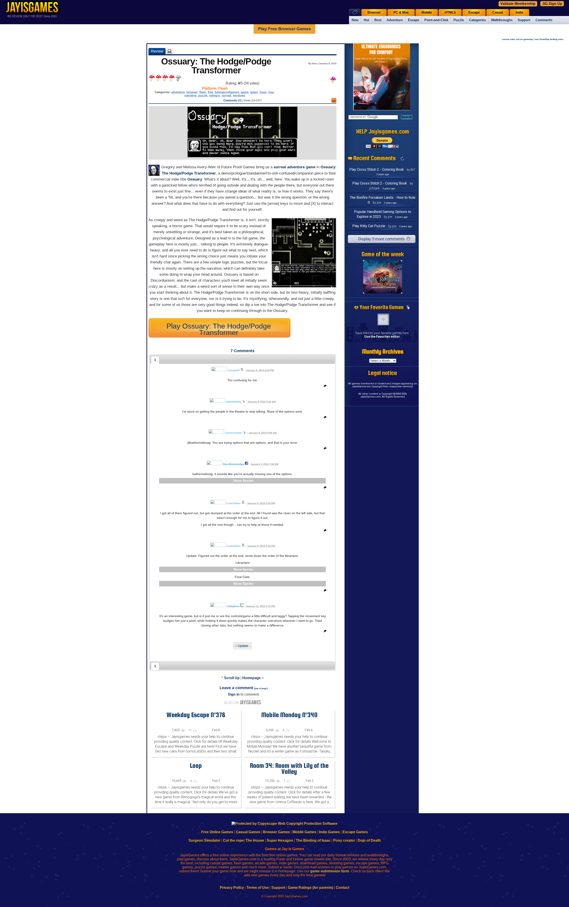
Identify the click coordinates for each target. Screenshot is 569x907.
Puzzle (458, 20)
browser (192, 92)
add (383, 319)
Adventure (395, 20)
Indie (519, 12)
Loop (196, 765)
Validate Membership (517, 4)
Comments (543, 20)
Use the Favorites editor (382, 336)
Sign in (234, 694)
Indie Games (329, 832)
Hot (366, 20)
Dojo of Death (369, 840)
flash (202, 92)
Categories (477, 20)
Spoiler (248, 480)
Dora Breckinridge (233, 464)
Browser (374, 12)
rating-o (214, 95)
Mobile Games (304, 832)
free (210, 92)
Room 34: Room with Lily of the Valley (289, 768)
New (355, 20)
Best (377, 20)
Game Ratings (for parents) (310, 887)
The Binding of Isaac (313, 840)
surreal (226, 95)
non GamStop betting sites (549, 39)
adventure (178, 92)
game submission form (329, 871)
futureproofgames (227, 92)
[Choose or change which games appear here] (408, 307)
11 (190, 730)
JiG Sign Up (552, 4)
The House (255, 840)
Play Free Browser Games (284, 28)
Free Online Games (217, 832)
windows (239, 95)
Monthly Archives (382, 351)
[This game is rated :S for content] (334, 101)
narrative (190, 95)
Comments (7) (232, 100)
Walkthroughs (502, 20)
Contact (342, 887)
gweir (254, 92)
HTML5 (450, 12)
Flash (223, 88)
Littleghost (232, 606)
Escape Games (355, 832)
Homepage (251, 678)
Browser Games (276, 832)
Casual (497, 12)
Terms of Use (257, 887)
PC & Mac (401, 12)
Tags (354, 12)
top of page (261, 688)
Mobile (426, 12)
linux (263, 92)
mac (271, 92)
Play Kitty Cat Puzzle (368, 226)
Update (243, 646)
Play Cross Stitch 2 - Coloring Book (376, 169)
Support (524, 20)
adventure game (301, 167)
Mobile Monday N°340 (289, 714)
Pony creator (344, 840)
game (244, 92)
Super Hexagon (280, 840)
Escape (413, 20)
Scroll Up (232, 678)
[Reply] (324, 386)
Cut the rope (233, 840)
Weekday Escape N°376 (195, 714)
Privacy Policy (232, 887)
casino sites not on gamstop (517, 39)
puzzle (202, 95)
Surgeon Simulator (204, 840)
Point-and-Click (436, 20)
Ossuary (194, 179)
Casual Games (248, 832)
